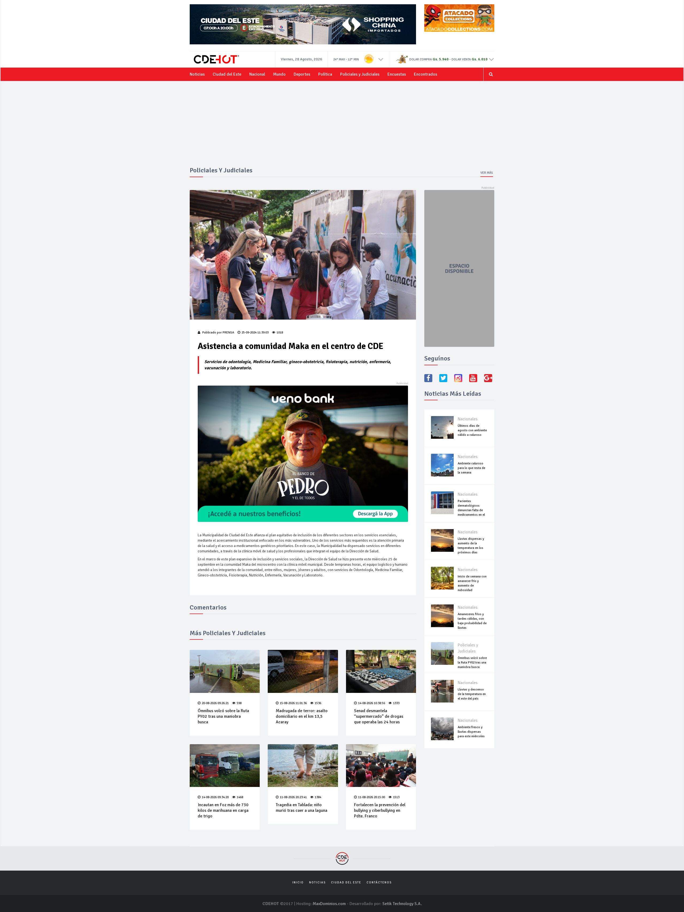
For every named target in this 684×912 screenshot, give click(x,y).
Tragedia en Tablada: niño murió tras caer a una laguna (301, 807)
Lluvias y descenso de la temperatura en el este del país (472, 694)
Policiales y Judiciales (359, 74)
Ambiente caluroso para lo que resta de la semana (471, 468)
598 (239, 703)
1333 (396, 703)
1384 (318, 797)
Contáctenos (379, 882)
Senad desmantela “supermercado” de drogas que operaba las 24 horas (378, 716)
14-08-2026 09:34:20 (215, 797)
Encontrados (425, 74)
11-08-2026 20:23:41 (293, 797)
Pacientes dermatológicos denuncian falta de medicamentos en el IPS (471, 510)
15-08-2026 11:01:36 (293, 703)
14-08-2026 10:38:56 (371, 703)
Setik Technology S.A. (402, 903)
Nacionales (467, 419)
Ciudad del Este (227, 74)
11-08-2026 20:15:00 (371, 797)
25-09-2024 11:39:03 (255, 333)
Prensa (228, 333)
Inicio (298, 882)
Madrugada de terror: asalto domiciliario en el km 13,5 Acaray (302, 716)
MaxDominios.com (329, 903)
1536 (318, 703)
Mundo (279, 74)
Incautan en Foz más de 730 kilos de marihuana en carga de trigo (223, 810)
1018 (280, 333)
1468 (240, 797)
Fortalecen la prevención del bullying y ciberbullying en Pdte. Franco (379, 810)
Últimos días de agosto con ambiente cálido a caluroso (472, 430)
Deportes (302, 74)
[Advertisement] (342, 126)
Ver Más (486, 173)
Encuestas (396, 74)
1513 (396, 797)
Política (325, 74)
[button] (381, 59)
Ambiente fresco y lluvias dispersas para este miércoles (471, 731)
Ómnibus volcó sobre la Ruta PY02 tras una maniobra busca (223, 716)
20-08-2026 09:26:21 (215, 703)
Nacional (257, 74)
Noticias (197, 74)
